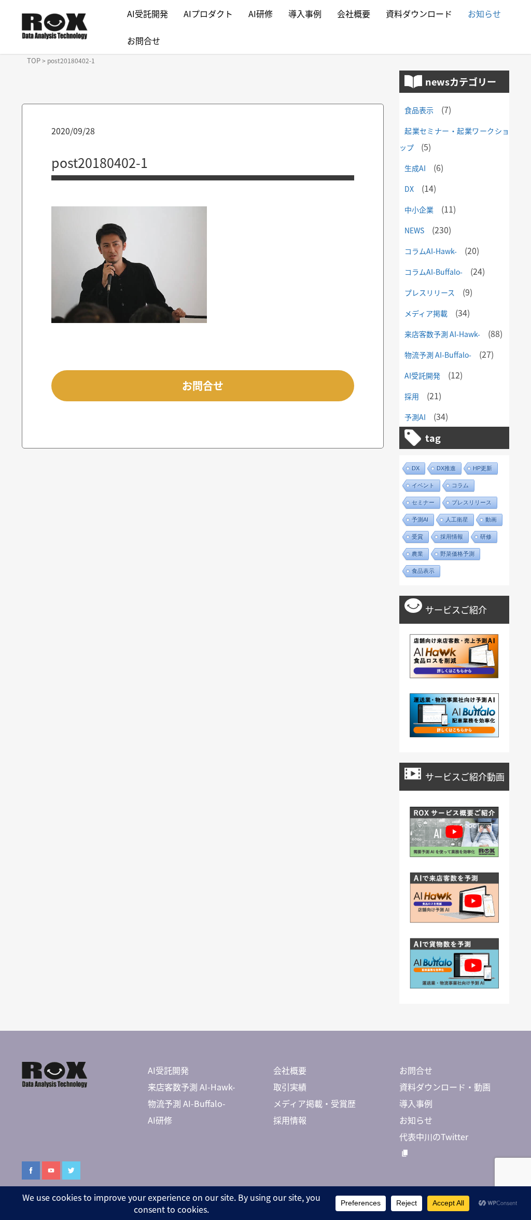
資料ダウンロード (419, 13)
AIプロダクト (208, 13)
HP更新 (482, 468)
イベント (423, 485)
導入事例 (305, 13)
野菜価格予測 (457, 554)
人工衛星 (456, 519)
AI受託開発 (147, 13)
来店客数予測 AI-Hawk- (442, 334)
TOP (33, 60)
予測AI (415, 417)
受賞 (417, 537)
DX (409, 189)
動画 (491, 519)
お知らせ (484, 13)
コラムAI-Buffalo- (433, 272)
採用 (411, 396)
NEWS (414, 230)
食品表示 (419, 110)
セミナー (423, 502)
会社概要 (353, 13)
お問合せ (143, 40)
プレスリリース (429, 292)
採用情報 (451, 537)
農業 (417, 554)
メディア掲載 (426, 313)
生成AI (415, 168)
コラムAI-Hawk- (430, 251)
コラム (460, 485)
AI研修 (260, 13)
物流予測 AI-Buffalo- (437, 354)
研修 (486, 537)
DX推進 (446, 468)
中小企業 (419, 209)
